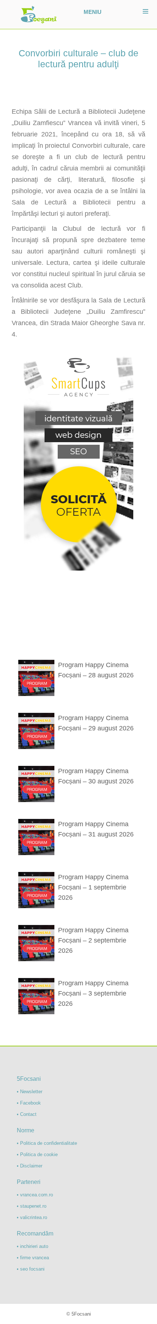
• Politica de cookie (37, 1154)
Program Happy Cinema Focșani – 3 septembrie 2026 (93, 993)
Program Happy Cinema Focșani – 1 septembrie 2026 (93, 887)
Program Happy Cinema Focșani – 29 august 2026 (96, 723)
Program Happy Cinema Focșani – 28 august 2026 (96, 670)
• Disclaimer (29, 1166)
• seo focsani (31, 1269)
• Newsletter (29, 1091)
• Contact (27, 1114)
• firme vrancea (33, 1257)
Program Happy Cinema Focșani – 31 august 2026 (96, 829)
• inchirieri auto (32, 1246)
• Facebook (29, 1103)
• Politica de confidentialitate (47, 1143)
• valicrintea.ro (32, 1217)
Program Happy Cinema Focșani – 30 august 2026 (96, 776)
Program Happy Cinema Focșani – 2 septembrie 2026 (93, 940)
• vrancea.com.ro (35, 1194)
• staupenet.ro (31, 1206)
